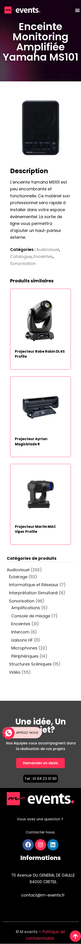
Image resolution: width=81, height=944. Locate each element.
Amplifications (25, 608)
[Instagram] (40, 844)
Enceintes (43, 256)
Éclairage (18, 577)
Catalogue (21, 256)
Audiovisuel (47, 249)
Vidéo (14, 672)
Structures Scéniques (30, 664)
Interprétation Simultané (33, 593)
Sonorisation (23, 263)
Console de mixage (30, 616)
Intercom (20, 632)
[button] (77, 10)
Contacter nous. (41, 832)
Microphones (24, 648)
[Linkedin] (52, 844)
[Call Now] (8, 732)
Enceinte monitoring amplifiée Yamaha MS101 (40, 41)
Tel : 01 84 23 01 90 (41, 778)
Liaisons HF (22, 640)
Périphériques (24, 656)
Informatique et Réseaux (33, 585)
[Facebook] (28, 844)
